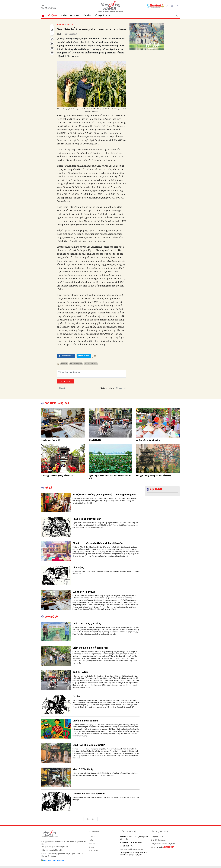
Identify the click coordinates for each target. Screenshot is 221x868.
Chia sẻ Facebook (67, 356)
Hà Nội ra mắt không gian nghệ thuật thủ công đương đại (104, 494)
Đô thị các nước (103, 15)
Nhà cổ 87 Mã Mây (83, 769)
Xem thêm (90, 819)
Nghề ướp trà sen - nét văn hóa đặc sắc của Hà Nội (110, 476)
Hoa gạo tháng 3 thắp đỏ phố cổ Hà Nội (153, 475)
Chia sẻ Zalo (84, 356)
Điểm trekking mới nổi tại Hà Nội (90, 647)
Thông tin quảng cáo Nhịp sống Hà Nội (163, 844)
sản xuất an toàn (91, 364)
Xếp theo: (103, 388)
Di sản (64, 15)
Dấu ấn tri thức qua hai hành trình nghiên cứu (98, 543)
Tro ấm (76, 696)
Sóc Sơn (64, 364)
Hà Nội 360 (52, 15)
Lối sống (87, 15)
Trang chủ (60, 24)
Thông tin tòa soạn (157, 837)
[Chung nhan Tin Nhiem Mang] (52, 860)
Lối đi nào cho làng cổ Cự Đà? (89, 745)
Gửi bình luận (65, 381)
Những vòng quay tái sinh (87, 518)
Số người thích (121, 388)
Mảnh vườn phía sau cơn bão (89, 793)
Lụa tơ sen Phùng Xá (50, 440)
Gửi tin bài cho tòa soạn (158, 840)
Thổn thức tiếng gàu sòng (87, 623)
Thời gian (111, 388)
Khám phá (75, 15)
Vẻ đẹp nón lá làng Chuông (148, 440)
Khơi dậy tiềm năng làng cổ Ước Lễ (57, 475)
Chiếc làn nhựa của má (85, 720)
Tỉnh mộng (78, 567)
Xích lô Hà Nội (95, 440)
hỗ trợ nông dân (76, 364)
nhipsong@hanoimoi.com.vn (133, 849)
